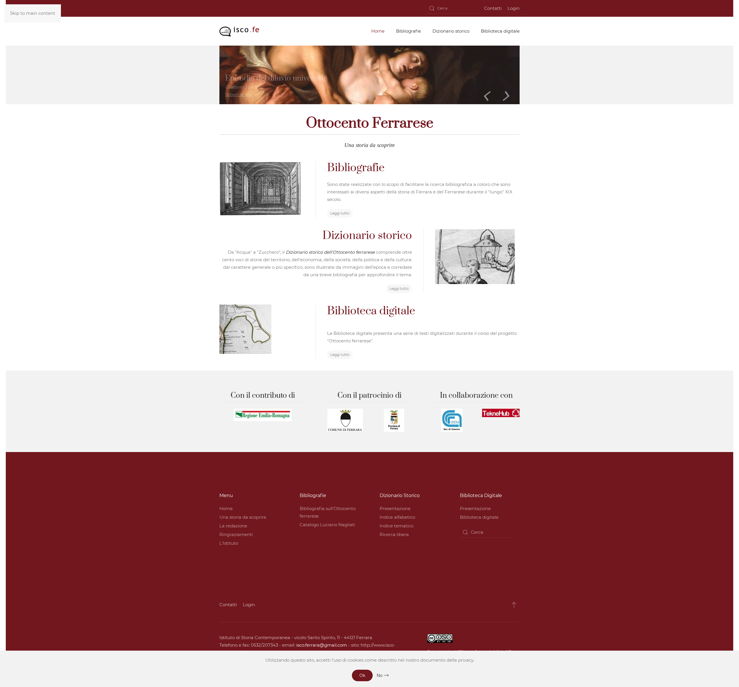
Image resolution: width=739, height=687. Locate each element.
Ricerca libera (394, 534)
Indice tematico (396, 526)
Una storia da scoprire (242, 517)
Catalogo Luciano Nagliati (327, 524)
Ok (362, 675)
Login (513, 8)
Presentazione (395, 508)
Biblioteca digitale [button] (500, 31)
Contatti (493, 8)
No (379, 675)
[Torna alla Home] (239, 31)
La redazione (233, 526)
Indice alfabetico (397, 517)
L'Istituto (228, 543)
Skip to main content (32, 13)
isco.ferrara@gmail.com (321, 645)
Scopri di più (238, 94)
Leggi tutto (340, 213)
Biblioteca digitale (479, 517)
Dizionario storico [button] (450, 31)
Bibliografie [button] (408, 31)
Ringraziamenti (236, 534)
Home (226, 508)
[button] (514, 605)
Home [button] (378, 31)
